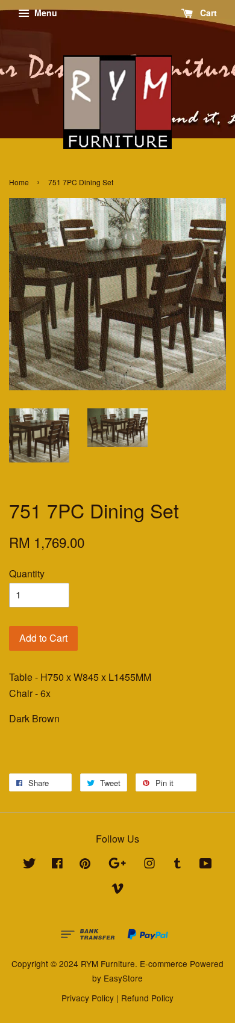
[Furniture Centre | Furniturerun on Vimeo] (117, 890)
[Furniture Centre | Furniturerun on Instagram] (149, 865)
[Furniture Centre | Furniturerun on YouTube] (206, 865)
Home (19, 182)
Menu (44, 13)
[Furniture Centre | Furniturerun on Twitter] (29, 865)
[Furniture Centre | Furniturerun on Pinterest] (85, 865)
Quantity (27, 573)
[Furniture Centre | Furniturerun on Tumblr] (177, 865)
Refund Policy (147, 998)
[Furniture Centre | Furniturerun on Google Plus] (117, 865)
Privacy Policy (87, 998)
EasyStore (123, 978)
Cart (207, 13)
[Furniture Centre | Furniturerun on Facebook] (57, 865)
